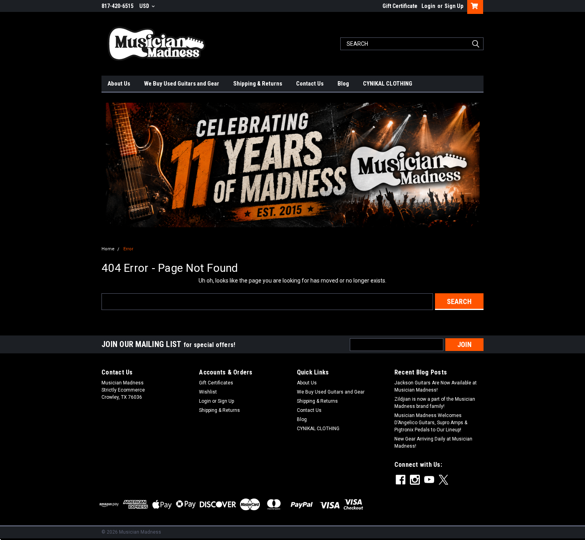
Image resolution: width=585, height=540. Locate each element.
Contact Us (310, 83)
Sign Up (454, 6)
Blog (343, 83)
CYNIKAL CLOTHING (387, 83)
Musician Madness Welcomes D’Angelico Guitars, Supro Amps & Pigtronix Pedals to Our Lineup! (430, 423)
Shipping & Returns (257, 83)
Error (128, 248)
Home (108, 248)
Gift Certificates (216, 383)
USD (144, 6)
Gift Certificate (399, 6)
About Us (118, 83)
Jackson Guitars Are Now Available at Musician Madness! (435, 386)
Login (428, 6)
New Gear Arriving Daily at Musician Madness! (433, 442)
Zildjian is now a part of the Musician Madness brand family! (434, 402)
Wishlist (208, 392)
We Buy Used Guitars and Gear (181, 83)
